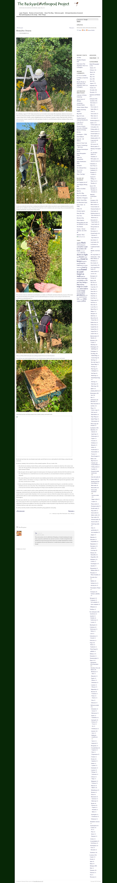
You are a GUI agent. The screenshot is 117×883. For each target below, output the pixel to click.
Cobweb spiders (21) (95, 124)
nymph (78, 291)
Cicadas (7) (93, 342)
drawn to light (82, 254)
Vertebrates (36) (93, 852)
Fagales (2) (93, 678)
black (83, 242)
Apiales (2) (93, 715)
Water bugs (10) (94, 386)
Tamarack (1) (94, 836)
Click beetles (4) (94, 211)
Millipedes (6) (93, 607)
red (78, 299)
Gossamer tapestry (81, 211)
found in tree (79, 267)
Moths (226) (93, 458)
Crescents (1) (94, 440)
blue (84, 244)
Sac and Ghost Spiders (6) (94, 153)
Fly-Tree (79, 132)
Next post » (71, 27)
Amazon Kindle (91, 30)
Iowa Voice (79, 215)
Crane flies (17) (94, 287)
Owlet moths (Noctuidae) (94, 490)
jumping (81, 284)
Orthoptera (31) (93, 559)
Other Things (42, 14)
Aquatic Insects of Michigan (81, 100)
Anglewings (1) (94, 434)
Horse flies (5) (94, 304)
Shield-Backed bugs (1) (95, 378)
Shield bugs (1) (94, 375)
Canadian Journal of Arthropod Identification (82, 119)
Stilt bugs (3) (94, 381)
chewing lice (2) (94, 585)
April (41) (92, 74)
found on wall (80, 275)
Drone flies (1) (94, 291)
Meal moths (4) (94, 485)
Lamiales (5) (94, 770)
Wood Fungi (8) (94, 649)
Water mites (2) (94, 116)
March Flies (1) (94, 309)
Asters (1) (94, 733)
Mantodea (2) (93, 537)
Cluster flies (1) (94, 320)
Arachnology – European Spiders (81, 104)
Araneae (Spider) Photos (82, 107)
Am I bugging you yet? (82, 182)
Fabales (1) (93, 763)
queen (78, 297)
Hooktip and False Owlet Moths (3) (95, 482)
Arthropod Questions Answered (74, 13)
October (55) (93, 87)
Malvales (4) (94, 785)
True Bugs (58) (94, 353)
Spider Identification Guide (81, 162)
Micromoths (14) (95, 487)
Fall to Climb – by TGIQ (81, 205)
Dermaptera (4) (93, 276)
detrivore (83, 252)
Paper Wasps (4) (94, 416)
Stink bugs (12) (94, 384)
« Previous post (19, 27)
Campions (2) (95, 750)
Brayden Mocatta (80, 82)
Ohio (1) (92, 868)
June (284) (92, 79)
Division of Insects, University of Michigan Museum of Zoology (82, 128)
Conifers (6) (93, 827)
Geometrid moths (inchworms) (95, 472)
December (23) (93, 92)
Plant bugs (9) (94, 369)
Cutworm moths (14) (95, 496)
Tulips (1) (94, 778)
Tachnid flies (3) (94, 329)
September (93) (93, 85)
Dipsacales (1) (94, 676)
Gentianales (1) (94, 768)
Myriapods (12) (93, 598)
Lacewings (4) (94, 550)
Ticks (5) (93, 111)
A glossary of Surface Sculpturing (82, 96)
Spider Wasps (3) (95, 419)
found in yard (82, 270)
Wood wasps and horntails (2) (94, 424)
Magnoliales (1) (94, 689)
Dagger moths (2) (95, 499)
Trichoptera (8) (93, 591)
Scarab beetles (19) (95, 265)
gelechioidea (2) (94, 530)
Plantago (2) (94, 772)
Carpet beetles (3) (95, 222)
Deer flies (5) (94, 289)
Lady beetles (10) (95, 242)
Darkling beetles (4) (95, 213)
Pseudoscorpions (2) (94, 120)
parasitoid (79, 293)
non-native (84, 288)
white (85, 299)
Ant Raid (79, 57)
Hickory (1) (94, 680)
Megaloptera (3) (94, 544)
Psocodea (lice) (93, 577)
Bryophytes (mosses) (95, 821)
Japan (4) (92, 861)
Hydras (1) (93, 631)
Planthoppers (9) (94, 347)
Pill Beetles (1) (94, 260)
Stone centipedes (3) (95, 604)
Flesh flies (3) (94, 296)
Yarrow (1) (94, 741)
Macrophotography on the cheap (28, 14)
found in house (82, 259)
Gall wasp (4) (94, 412)
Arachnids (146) (93, 100)
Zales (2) (93, 528)
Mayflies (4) (93, 338)
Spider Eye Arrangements (80, 158)
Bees (61, 513)
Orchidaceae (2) (95, 728)
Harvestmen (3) (93, 102)
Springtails (79, 165)
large (79, 286)
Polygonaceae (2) (95, 754)
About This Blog (48, 13)
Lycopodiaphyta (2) (94, 841)
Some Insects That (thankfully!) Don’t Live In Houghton (82, 65)
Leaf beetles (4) (94, 244)
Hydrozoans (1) (93, 629)
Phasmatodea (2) (94, 568)
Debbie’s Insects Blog (82, 200)
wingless (79, 301)
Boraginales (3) (94, 745)
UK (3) (91, 874)
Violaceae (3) (95, 783)
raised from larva (83, 297)
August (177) (93, 83)
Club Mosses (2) (94, 843)
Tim (36, 533)
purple (86, 295)
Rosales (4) (93, 803)
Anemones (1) (95, 798)
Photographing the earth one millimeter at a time (82, 223)
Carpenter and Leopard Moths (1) (95, 463)
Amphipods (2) (93, 170)
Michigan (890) (93, 866)
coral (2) (92, 633)
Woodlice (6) (94, 183)
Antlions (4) (93, 548)
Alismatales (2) (94, 709)
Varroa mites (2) (94, 113)
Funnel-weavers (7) (95, 131)
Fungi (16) (92, 642)
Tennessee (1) (93, 872)
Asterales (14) (94, 731)
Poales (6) (93, 794)
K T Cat (78, 75)
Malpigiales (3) (94, 781)
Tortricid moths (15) (95, 519)
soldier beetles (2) (95, 271)
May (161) (92, 76)
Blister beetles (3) (95, 204)
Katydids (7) (93, 566)
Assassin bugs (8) (95, 357)
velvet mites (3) (94, 118)
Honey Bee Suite (80, 213)
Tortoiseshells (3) (95, 451)
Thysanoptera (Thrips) (95, 588)
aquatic (79, 243)
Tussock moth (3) (95, 521)
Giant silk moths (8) (95, 477)
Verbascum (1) (95, 774)
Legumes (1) (94, 765)
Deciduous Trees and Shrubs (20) (95, 668)
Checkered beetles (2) (95, 209)
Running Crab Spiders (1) (96, 149)
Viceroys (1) (94, 454)
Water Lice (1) (94, 181)
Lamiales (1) (94, 685)
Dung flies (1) (94, 293)
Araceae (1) (94, 711)
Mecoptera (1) (93, 539)
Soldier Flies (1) (94, 324)
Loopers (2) (94, 501)
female (81, 256)
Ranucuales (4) (94, 796)
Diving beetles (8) (95, 226)
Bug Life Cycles (80, 116)
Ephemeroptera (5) (94, 336)
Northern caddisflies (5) (95, 594)
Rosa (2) (93, 700)
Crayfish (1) (93, 174)
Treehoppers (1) (94, 351)
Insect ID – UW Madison (80, 139)
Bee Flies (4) (94, 282)
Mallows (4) (94, 787)
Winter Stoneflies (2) (95, 574)
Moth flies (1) (94, 316)
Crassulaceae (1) (95, 816)
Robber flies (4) (94, 322)
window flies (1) (94, 333)
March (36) (92, 72)
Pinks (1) (94, 752)
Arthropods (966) (93, 99)
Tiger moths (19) (95, 517)
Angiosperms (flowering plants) (94, 663)
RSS (84, 30)
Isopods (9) (92, 177)
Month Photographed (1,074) (94, 65)
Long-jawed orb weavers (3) (94, 141)
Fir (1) (92, 829)
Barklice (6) (93, 581)
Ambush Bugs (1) (95, 355)
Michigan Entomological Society (82, 150)
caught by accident (82, 248)
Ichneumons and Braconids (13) (94, 400)
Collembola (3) (93, 163)
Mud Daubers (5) (95, 414)
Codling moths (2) (95, 467)
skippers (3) (93, 534)
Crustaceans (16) (93, 168)
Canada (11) (92, 857)
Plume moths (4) (95, 504)
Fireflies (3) (93, 229)
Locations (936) (93, 855)
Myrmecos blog (80, 218)
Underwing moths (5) (95, 524)
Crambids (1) (94, 469)
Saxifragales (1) (94, 814)
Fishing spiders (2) (95, 129)
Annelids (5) (93, 616)
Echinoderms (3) (94, 636)
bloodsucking (80, 245)
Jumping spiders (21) (95, 138)
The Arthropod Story (81, 168)
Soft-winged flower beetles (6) (95, 268)
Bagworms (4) (94, 460)
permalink (40, 533)
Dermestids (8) (94, 220)
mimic (78, 289)
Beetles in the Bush (81, 188)
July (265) (92, 81)
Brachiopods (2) (93, 625)
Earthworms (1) (94, 620)
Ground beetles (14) (95, 233)
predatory (81, 294)
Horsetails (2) (94, 849)
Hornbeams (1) (95, 682)
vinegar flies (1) (94, 331)
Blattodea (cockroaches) (93, 195)
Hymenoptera (64, 513)
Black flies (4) (94, 284)
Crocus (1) (94, 724)
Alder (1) (94, 673)
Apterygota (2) (93, 188)
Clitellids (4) (93, 618)
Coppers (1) (93, 438)
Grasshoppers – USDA (82, 134)
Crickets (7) (93, 561)
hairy (84, 280)
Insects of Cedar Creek (82, 143)
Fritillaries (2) (94, 443)
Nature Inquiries (80, 220)
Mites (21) (92, 105)
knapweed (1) (95, 743)
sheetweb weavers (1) (95, 161)
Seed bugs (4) (94, 373)
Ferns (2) (93, 847)
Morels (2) (92, 644)
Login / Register (23, 13)
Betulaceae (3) (94, 671)
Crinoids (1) (93, 638)
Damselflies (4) (94, 554)
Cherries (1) (94, 698)
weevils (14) (93, 273)
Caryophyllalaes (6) (95, 748)
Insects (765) (93, 186)
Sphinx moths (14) (95, 515)
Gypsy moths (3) (95, 479)
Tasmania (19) (93, 870)
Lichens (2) (93, 839)
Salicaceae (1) (94, 702)
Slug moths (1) (94, 510)
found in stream (83, 265)
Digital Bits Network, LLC (38, 881)
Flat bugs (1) (94, 366)
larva (82, 286)
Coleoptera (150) (94, 200)
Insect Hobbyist (80, 136)
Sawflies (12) (94, 406)
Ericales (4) (93, 759)
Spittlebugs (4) (94, 349)
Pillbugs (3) (93, 179)
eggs (78, 257)
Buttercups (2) (95, 801)
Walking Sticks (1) (95, 570)
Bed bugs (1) (94, 360)
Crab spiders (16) (95, 127)
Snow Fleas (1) (93, 165)
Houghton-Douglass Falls (81, 60)
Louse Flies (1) (94, 307)
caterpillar (80, 247)
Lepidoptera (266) (94, 428)
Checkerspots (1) (95, 436)
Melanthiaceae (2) (95, 790)
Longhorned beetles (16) (95, 247)
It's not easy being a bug (82, 282)
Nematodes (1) (93, 656)
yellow (83, 301)
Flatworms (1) (93, 640)
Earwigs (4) (93, 278)
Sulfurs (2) (93, 447)
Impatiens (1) (95, 761)
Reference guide (59, 13)
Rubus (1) (94, 812)
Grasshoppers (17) (95, 563)
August (58, 513)
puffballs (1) (93, 651)
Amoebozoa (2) (93, 614)
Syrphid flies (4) (94, 327)
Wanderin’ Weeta (80, 234)
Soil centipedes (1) (95, 602)
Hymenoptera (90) (94, 393)
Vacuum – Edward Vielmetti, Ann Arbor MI (82, 230)
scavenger (81, 299)
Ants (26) (93, 395)
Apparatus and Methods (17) (95, 95)
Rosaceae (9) (94, 691)
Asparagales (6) (94, 720)
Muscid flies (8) (94, 318)
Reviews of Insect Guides (36, 13)
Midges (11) (93, 311)
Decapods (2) (93, 172)
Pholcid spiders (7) (95, 146)
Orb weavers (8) (94, 144)
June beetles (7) (94, 240)
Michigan (72, 513)
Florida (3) (92, 859)
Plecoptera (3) (93, 572)
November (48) (93, 90)
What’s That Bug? (81, 174)
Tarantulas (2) (94, 156)
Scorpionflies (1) (94, 541)
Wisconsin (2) (93, 877)
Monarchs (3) (94, 445)
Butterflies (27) (94, 430)
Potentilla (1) (95, 809)
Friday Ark (79, 208)
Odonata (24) (93, 552)
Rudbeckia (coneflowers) (95, 736)
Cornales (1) (94, 756)
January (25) (93, 68)
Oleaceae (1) (94, 687)
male (86, 286)
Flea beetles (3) (94, 231)
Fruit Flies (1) (94, 298)
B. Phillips (79, 77)
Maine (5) (92, 863)
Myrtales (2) (94, 792)
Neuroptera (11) (94, 546)
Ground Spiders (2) (95, 133)
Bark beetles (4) (94, 202)
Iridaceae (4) (94, 722)
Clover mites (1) (94, 107)
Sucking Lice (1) (94, 583)
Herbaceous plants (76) (95, 706)
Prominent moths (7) (96, 506)
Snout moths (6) (94, 513)
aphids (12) (93, 388)
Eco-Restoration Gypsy (82, 202)
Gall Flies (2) (94, 302)
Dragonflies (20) (94, 557)
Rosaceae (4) (94, 805)
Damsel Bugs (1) (95, 364)
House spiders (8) (95, 136)
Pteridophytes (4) (94, 845)
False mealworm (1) (95, 215)
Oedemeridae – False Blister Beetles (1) (95, 257)
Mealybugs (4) (94, 344)
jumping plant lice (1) (96, 391)
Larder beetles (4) (95, 224)
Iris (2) (93, 726)
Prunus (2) (94, 696)
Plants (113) (92, 660)
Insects (69, 513)
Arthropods (55, 513)
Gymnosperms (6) (94, 825)
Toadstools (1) (93, 647)
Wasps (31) (93, 408)
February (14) (93, 70)
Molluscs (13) (93, 653)
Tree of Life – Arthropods (80, 171)
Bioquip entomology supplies (81, 110)
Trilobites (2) (93, 609)
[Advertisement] (45, 22)
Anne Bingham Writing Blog (82, 185)
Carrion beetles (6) (95, 206)
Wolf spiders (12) (95, 159)
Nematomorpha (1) (94, 658)
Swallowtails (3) (95, 449)
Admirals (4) (94, 432)
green (81, 280)
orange (83, 291)
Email (80, 30)
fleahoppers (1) (95, 371)
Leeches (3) (93, 622)
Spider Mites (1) (94, 109)
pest (83, 293)
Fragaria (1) (94, 807)
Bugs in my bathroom (82, 195)
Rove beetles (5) (94, 263)
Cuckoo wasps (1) (95, 410)
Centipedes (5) (93, 600)
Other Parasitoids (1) (95, 403)
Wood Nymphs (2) (95, 456)
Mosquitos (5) (94, 313)
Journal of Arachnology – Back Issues (82, 146)
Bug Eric (79, 191)
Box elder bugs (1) (95, 362)
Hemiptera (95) (93, 340)
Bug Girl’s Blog (80, 193)
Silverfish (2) (94, 192)
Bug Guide (79, 113)
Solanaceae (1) (94, 819)
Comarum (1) (95, 693)
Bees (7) (92, 397)
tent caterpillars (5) (95, 532)
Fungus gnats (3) (94, 300)
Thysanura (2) (94, 190)
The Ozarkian (80, 226)
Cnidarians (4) (93, 627)
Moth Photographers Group (81, 154)
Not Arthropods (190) (94, 612)
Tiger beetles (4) (95, 237)
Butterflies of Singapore (82, 198)
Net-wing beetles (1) (95, 254)
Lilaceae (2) (94, 776)
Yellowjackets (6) (95, 421)
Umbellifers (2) (95, 717)
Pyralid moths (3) (95, 508)
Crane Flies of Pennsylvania (80, 123)
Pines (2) (93, 831)
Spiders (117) (93, 122)
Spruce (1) (93, 834)
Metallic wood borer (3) (95, 251)
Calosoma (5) (94, 235)
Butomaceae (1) (95, 713)
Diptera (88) (93, 280)
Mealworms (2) (94, 217)
